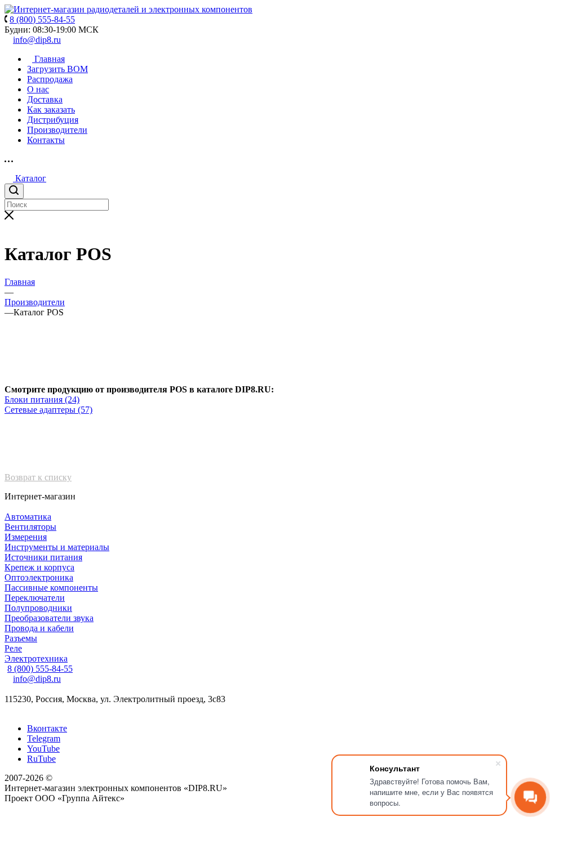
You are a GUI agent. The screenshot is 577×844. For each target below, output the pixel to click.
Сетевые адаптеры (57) (48, 409)
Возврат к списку (38, 477)
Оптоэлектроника (39, 577)
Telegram (43, 738)
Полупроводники (38, 608)
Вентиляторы (30, 527)
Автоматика (28, 516)
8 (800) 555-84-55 (40, 668)
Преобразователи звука (49, 618)
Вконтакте (47, 728)
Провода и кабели (39, 628)
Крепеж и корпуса (39, 567)
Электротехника (36, 658)
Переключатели (35, 597)
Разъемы (21, 638)
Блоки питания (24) (42, 399)
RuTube (41, 758)
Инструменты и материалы (57, 547)
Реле (13, 648)
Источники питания (43, 557)
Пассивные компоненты (51, 587)
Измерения (26, 537)
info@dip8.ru (37, 39)
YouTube (43, 748)
